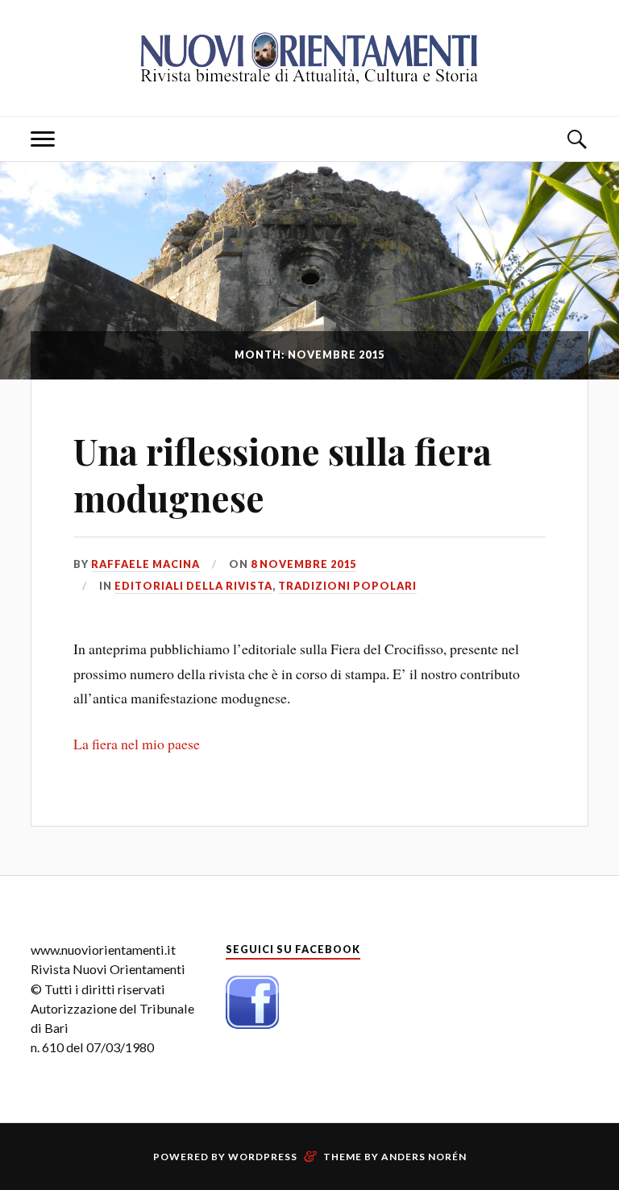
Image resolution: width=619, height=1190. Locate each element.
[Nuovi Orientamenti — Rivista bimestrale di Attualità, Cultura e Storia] (309, 56)
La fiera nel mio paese (136, 743)
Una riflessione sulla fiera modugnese (282, 473)
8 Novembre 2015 (303, 564)
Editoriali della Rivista (193, 585)
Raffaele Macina (145, 564)
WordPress (262, 1157)
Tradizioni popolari (347, 585)
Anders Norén (424, 1157)
